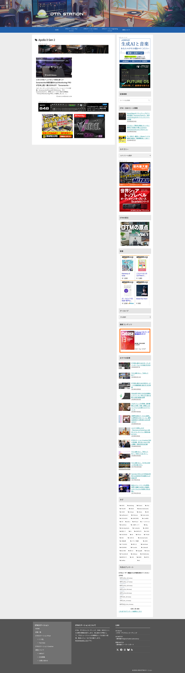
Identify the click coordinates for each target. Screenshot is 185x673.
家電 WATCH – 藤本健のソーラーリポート (125, 643)
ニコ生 (41, 639)
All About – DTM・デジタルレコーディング (126, 632)
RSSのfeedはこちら (81, 641)
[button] (149, 100)
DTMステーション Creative (44, 646)
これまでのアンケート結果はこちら (130, 611)
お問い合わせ (43, 661)
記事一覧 (38, 632)
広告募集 (42, 657)
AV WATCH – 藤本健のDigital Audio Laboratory (127, 637)
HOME (37, 629)
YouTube (42, 643)
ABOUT (41, 653)
